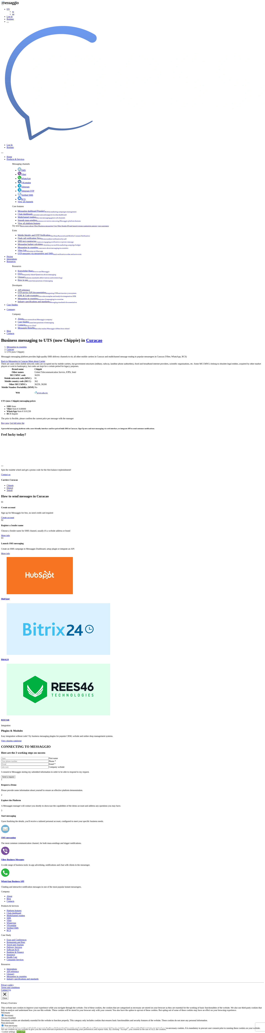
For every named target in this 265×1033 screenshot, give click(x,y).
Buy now (5, 423)
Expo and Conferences (16, 940)
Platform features (14, 910)
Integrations (12, 259)
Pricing (10, 256)
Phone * (52, 761)
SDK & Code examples (47, 295)
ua (13, 14)
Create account (7, 517)
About (35, 319)
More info (5, 535)
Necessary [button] (5, 1013)
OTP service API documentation (47, 292)
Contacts (27, 325)
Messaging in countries (43, 247)
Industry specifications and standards (47, 301)
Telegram (25, 187)
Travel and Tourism (15, 945)
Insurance (11, 954)
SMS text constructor (46, 241)
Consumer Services (15, 959)
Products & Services (15, 159)
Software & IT (13, 950)
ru (13, 11)
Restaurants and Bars (16, 942)
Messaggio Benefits (44, 328)
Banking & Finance (15, 952)
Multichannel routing (41, 217)
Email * (52, 764)
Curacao (94, 340)
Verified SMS (27, 195)
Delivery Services (14, 947)
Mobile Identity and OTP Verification (54, 235)
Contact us (5, 474)
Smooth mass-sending (49, 220)
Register (10, 19)
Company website (56, 767)
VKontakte (26, 182)
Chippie (10, 485)
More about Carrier (36, 361)
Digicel (10, 488)
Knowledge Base (34, 271)
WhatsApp (26, 178)
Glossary (40, 277)
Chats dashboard (42, 214)
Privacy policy (7, 985)
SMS (23, 170)
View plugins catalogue (11, 741)
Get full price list (17, 423)
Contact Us (6, 990)
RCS (23, 199)
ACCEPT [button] (21, 1032)
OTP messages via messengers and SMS (49, 253)
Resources (11, 261)
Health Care (12, 957)
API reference (24, 290)
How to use (35, 280)
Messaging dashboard (47, 211)
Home (9, 157)
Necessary (8, 1015)
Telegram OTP (27, 191)
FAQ (37, 274)
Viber (23, 174)
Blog (9, 331)
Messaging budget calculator (49, 244)
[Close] (2, 152)
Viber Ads (30, 250)
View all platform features (29, 223)
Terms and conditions (10, 987)
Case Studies (12, 305)
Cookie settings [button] (8, 1032)
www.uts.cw (42, 393)
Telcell (9, 490)
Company (11, 309)
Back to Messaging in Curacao (14, 361)
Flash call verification (42, 238)
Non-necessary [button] (7, 1023)
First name (53, 758)
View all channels (25, 202)
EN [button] (8, 9)
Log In (10, 16)
